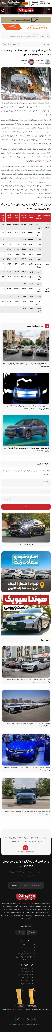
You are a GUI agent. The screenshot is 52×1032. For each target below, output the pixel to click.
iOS (20, 932)
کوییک (39, 160)
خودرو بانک (46, 34)
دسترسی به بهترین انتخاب (25, 903)
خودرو (9, 107)
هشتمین (19, 1010)
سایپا (28, 157)
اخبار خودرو (36, 34)
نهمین (13, 1010)
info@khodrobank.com (26, 852)
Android (31, 932)
